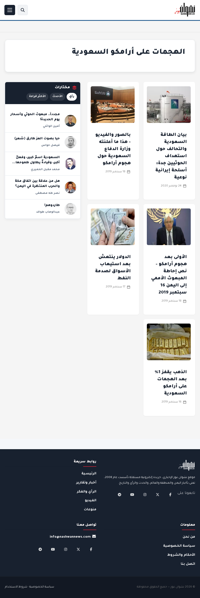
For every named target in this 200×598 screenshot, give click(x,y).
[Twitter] (157, 494)
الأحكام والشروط (181, 555)
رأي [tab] (71, 96)
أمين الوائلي (51, 126)
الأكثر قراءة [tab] (37, 96)
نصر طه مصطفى (47, 193)
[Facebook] (170, 494)
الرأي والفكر (86, 492)
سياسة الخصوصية (179, 546)
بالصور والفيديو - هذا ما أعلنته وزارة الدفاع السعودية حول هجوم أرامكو (113, 149)
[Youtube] (132, 494)
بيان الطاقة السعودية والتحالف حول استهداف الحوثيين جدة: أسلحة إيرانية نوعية (171, 156)
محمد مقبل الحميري (45, 169)
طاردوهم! (52, 205)
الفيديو (90, 500)
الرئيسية (88, 474)
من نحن (189, 537)
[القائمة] (9, 10)
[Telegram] (119, 494)
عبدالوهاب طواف (48, 212)
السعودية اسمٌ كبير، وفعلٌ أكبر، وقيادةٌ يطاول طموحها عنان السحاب (38, 163)
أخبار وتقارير (86, 483)
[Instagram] (145, 494)
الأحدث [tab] (57, 96)
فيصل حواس (50, 145)
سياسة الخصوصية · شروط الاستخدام (29, 587)
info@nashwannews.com (70, 537)
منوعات (90, 509)
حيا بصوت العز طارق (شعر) (37, 139)
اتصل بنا (188, 564)
